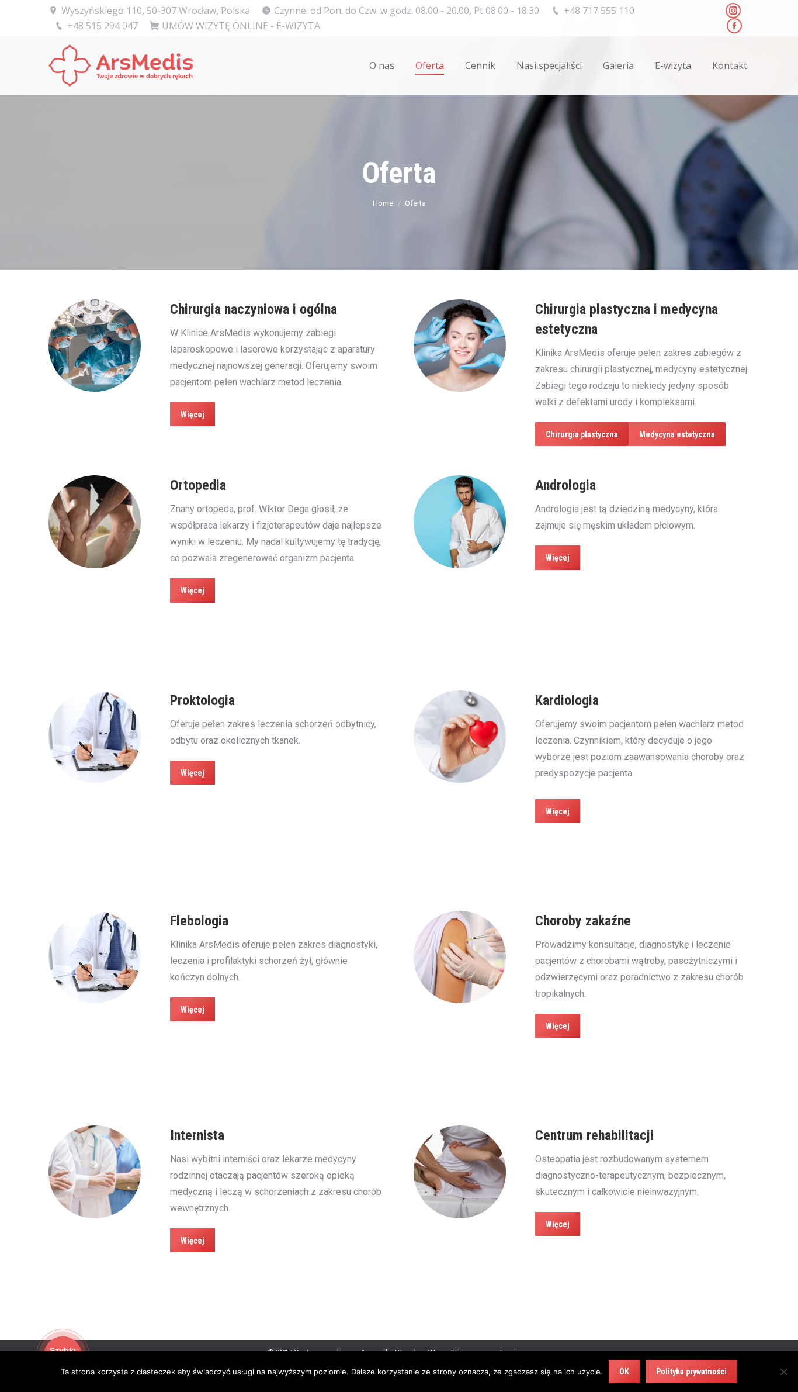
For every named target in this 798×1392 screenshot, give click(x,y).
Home (383, 203)
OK (624, 1371)
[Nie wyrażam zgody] (783, 1371)
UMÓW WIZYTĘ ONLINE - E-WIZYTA (241, 25)
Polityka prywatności (691, 1371)
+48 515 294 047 (102, 25)
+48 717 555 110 (599, 10)
